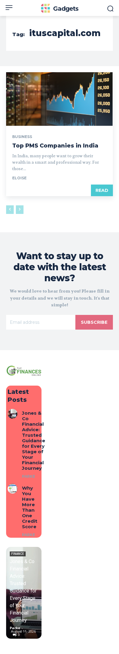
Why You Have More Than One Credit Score (29, 507)
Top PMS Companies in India (55, 145)
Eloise (19, 178)
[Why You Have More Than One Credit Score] (12, 489)
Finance (17, 553)
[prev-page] (10, 209)
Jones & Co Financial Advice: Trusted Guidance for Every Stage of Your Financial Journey (33, 440)
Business (22, 137)
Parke (28, 476)
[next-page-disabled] (19, 209)
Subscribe (94, 322)
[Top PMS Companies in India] (59, 99)
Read (102, 190)
